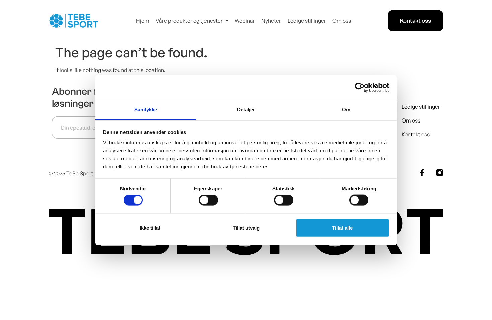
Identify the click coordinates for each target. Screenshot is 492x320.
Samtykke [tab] (145, 109)
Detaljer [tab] (246, 109)
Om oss (341, 20)
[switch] (208, 200)
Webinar (245, 20)
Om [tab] (346, 109)
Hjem (142, 20)
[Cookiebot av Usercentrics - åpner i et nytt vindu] (360, 87)
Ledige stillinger (307, 20)
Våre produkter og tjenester (189, 20)
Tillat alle (342, 227)
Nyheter (271, 20)
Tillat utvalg (246, 227)
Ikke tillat (150, 227)
